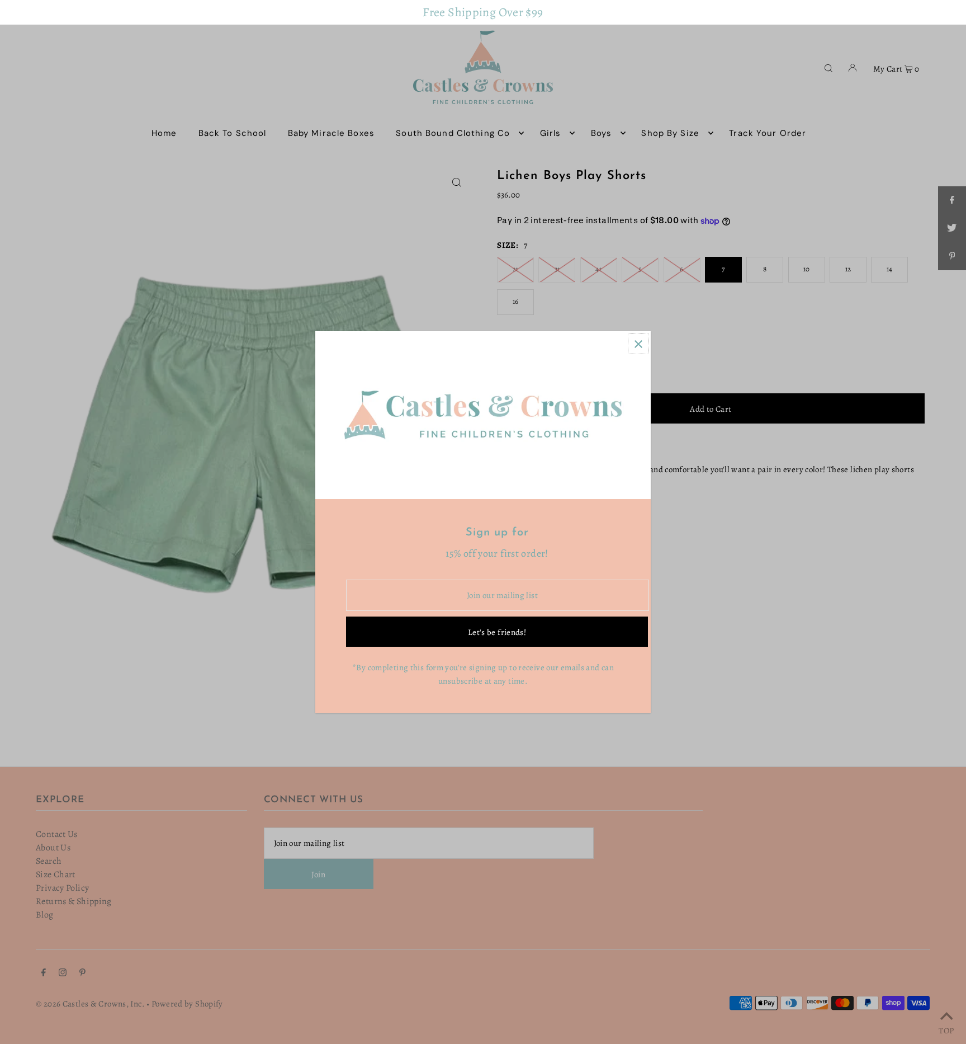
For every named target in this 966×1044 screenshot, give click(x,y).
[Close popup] (638, 344)
